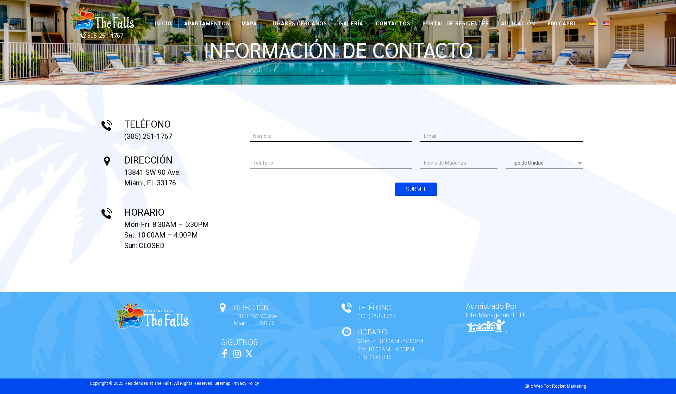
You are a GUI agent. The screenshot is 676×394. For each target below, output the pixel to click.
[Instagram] (237, 353)
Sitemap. (222, 383)
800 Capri (561, 23)
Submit (416, 189)
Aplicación (518, 23)
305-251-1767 (104, 35)
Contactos (393, 23)
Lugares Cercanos (298, 23)
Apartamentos (206, 23)
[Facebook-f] (224, 353)
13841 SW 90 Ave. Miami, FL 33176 (255, 319)
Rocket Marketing (569, 386)
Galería (351, 23)
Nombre (261, 125)
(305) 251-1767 (148, 136)
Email (428, 125)
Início (163, 23)
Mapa (249, 23)
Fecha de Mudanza (444, 152)
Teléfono (262, 152)
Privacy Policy (245, 383)
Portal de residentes (456, 23)
